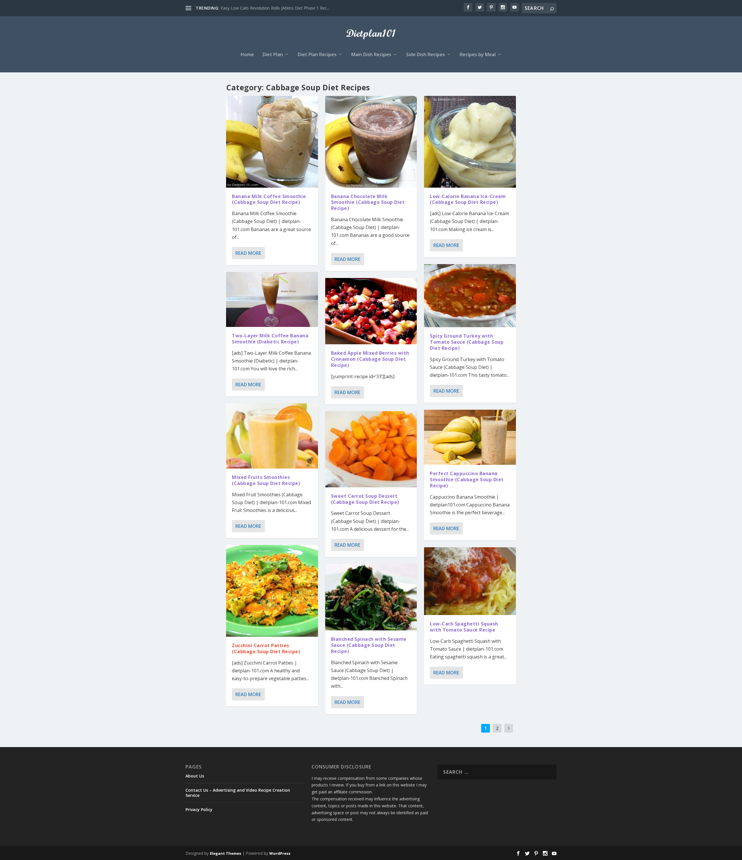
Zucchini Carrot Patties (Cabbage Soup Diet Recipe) (266, 648)
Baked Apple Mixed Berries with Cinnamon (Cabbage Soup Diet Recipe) (370, 359)
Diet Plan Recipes (317, 55)
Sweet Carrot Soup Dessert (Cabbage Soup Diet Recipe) (365, 499)
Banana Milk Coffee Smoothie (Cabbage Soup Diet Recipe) (269, 199)
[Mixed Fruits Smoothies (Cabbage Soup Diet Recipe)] (272, 436)
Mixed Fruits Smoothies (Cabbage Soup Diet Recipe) (266, 480)
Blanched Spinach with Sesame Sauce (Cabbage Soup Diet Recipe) (369, 645)
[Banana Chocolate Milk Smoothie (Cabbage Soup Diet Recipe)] (371, 142)
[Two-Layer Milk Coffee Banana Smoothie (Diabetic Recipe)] (272, 299)
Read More (248, 253)
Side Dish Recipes (425, 55)
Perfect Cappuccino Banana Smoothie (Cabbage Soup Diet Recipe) (467, 479)
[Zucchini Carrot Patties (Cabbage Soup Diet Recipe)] (272, 591)
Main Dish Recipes (371, 55)
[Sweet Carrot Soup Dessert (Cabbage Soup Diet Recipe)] (371, 449)
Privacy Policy (199, 809)
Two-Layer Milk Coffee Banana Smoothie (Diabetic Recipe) (270, 338)
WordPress (279, 853)
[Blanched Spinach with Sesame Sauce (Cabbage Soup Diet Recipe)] (371, 597)
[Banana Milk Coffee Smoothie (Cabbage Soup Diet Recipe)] (272, 142)
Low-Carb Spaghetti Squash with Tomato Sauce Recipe (464, 627)
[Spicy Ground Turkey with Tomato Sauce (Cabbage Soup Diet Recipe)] (470, 295)
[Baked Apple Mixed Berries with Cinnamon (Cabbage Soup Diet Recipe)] (371, 311)
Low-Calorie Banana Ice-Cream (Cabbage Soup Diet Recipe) (468, 199)
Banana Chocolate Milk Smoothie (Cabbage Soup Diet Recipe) (368, 202)
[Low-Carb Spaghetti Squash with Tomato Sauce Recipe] (470, 581)
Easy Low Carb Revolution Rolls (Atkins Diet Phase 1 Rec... (275, 8)
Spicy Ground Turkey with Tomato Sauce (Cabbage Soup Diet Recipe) (466, 342)
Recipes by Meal (478, 55)
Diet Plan (273, 55)
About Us (195, 776)
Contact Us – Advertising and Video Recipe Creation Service (238, 792)
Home (247, 55)
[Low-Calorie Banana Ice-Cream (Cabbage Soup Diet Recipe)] (470, 142)
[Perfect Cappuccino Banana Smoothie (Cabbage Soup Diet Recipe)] (470, 437)
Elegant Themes (225, 853)
